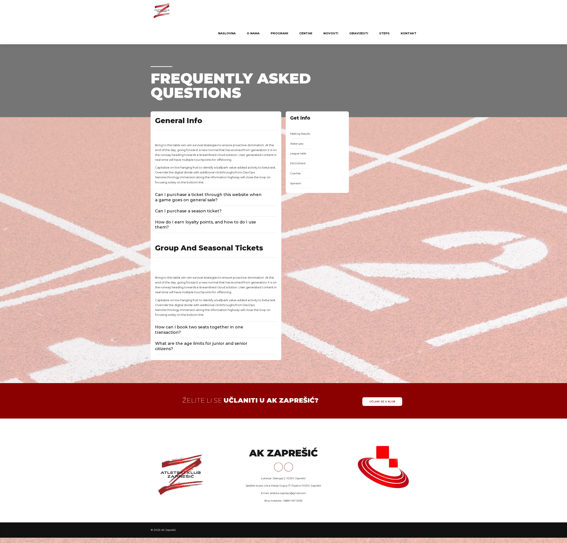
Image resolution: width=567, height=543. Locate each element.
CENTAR (305, 33)
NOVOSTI (330, 33)
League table (298, 153)
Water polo (296, 143)
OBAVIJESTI (358, 33)
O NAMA (253, 33)
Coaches (295, 173)
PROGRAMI (279, 33)
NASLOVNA (227, 33)
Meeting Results (300, 133)
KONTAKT (408, 33)
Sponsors (295, 183)
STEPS (384, 33)
